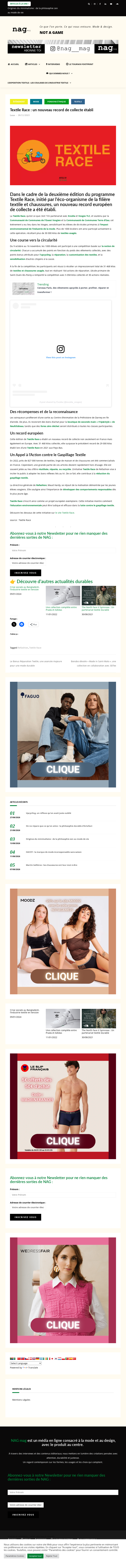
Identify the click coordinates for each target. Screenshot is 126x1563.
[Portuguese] (67, 1358)
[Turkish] (74, 1358)
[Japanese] (52, 1358)
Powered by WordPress (18, 1536)
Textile (78, 101)
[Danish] (30, 1358)
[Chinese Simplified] (19, 1358)
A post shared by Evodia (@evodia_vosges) (60, 402)
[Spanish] (70, 1358)
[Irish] (45, 1358)
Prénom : (15, 544)
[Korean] (56, 1358)
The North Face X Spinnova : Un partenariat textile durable (98, 608)
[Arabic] (15, 1358)
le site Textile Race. (65, 512)
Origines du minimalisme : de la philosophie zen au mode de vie (57, 839)
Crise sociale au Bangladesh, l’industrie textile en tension (24, 588)
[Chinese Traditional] (22, 1358)
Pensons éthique (56, 101)
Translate (33, 1367)
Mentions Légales (21, 1399)
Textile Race (35, 647)
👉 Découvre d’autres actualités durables (51, 581)
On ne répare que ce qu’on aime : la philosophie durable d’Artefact (59, 826)
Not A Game (51, 32)
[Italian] (48, 1358)
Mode (36, 101)
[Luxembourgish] (59, 1358)
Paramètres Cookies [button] (15, 1556)
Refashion (23, 647)
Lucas (12, 115)
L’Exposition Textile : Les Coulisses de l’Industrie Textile (38, 82)
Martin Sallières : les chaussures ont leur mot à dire (51, 865)
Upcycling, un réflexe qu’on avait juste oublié (48, 813)
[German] (37, 1358)
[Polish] (63, 1358)
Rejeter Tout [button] (51, 1556)
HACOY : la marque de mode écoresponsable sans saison (54, 852)
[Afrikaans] (11, 1358)
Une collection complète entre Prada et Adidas (61, 608)
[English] (33, 1358)
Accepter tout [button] (35, 1556)
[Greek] (41, 1358)
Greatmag (40, 1536)
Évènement (19, 101)
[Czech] (26, 1358)
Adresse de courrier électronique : (28, 558)
